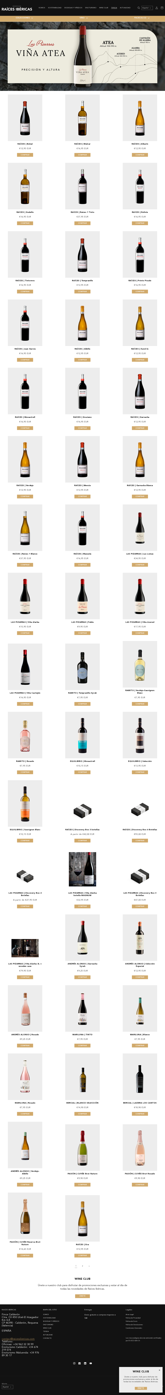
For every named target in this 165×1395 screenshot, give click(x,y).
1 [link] (76, 1266)
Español (145, 8)
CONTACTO (47, 1338)
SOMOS (46, 1314)
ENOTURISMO (48, 1325)
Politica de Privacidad (133, 1318)
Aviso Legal (130, 1314)
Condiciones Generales (134, 1328)
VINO (82, 18)
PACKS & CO (140, 18)
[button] (138, 8)
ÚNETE (82, 1296)
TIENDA (46, 1331)
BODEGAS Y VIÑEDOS (51, 1321)
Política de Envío (131, 1321)
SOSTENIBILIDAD (49, 1318)
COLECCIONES (23, 18)
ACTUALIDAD (48, 1335)
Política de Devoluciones (134, 1325)
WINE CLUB (47, 1328)
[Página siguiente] (89, 1266)
